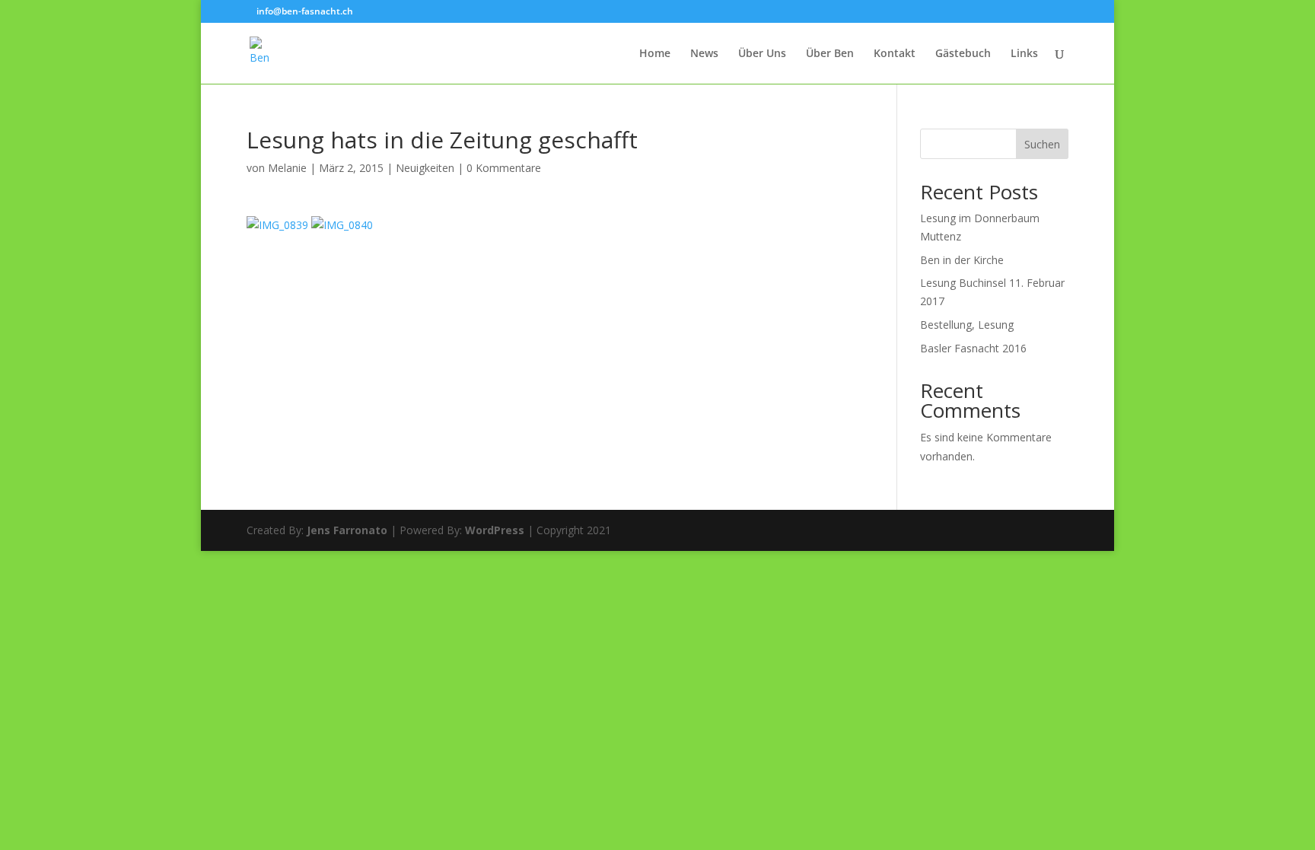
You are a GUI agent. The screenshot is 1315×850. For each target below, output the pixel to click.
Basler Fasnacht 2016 (973, 348)
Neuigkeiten (425, 168)
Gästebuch (963, 54)
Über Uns (762, 54)
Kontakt (894, 54)
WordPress (494, 530)
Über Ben (830, 54)
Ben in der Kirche (962, 260)
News (704, 54)
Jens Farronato (347, 530)
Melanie (287, 168)
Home (654, 54)
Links (1024, 54)
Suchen (1042, 144)
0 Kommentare (503, 168)
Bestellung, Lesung (967, 324)
